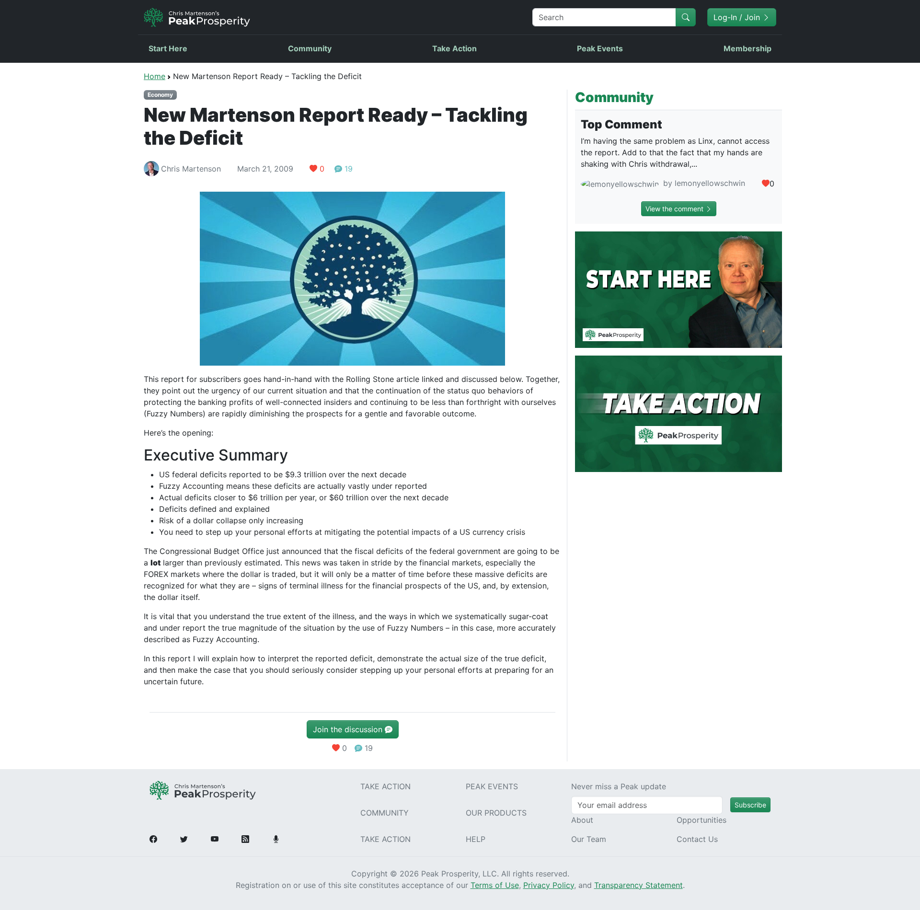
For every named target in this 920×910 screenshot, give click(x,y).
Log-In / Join (737, 17)
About (582, 820)
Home (154, 76)
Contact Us (697, 839)
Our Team (588, 839)
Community (310, 48)
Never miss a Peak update (618, 786)
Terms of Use (495, 885)
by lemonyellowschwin (703, 183)
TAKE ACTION (385, 786)
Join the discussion (349, 729)
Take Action (454, 48)
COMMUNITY (384, 813)
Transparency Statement (638, 885)
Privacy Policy (548, 885)
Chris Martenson (191, 168)
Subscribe (750, 805)
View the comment (675, 209)
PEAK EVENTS (492, 786)
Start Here (168, 48)
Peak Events (600, 48)
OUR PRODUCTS (496, 813)
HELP (475, 839)
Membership (747, 48)
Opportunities (701, 820)
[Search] (686, 17)
